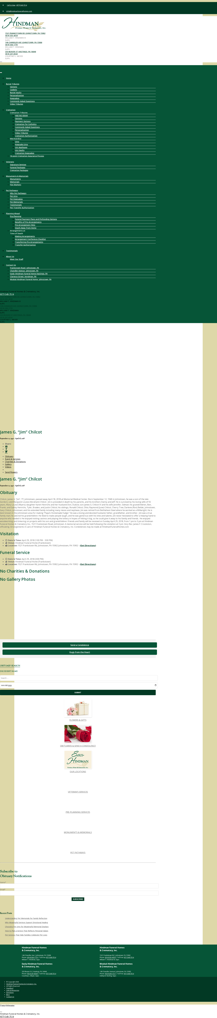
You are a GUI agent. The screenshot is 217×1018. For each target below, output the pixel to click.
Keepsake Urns (21, 144)
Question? (9, 988)
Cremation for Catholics (25, 124)
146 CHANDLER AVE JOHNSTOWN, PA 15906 (23, 42)
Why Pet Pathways (18, 193)
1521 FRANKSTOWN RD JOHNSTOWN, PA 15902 (25, 33)
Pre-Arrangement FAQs (25, 225)
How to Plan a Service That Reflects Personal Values (26, 931)
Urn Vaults (19, 150)
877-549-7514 (51, 957)
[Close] (1, 72)
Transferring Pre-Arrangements (29, 242)
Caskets (13, 89)
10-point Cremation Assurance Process (27, 156)
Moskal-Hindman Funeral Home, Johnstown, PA (30, 279)
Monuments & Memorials (17, 176)
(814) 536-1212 (110, 974)
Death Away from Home (25, 228)
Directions (10, 992)
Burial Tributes (12, 84)
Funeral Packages (17, 167)
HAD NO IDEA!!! (21, 115)
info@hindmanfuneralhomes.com (19, 11)
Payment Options (23, 121)
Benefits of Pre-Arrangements (28, 222)
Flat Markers (15, 184)
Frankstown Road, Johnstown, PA (24, 268)
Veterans (10, 162)
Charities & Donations (15, 461)
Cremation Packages (19, 170)
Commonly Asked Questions (22, 101)
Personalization (17, 95)
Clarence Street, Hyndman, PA (23, 276)
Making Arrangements (25, 236)
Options (13, 87)
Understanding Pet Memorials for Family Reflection (26, 918)
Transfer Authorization (25, 245)
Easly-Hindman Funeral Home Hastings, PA (28, 273)
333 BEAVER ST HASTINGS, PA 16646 (20, 51)
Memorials (14, 182)
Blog (8, 995)
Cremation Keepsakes (24, 153)
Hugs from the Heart (79, 652)
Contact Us (11, 265)
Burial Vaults (15, 92)
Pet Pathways (12, 190)
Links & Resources (12, 990)
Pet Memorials (16, 202)
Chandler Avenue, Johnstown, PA (24, 270)
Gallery (8, 464)
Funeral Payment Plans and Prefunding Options (36, 219)
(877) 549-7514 (21, 5)
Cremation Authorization (26, 136)
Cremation (10, 110)
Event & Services (12, 459)
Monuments (15, 179)
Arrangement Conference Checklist (30, 239)
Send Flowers (11, 472)
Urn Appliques (21, 147)
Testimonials (16, 205)
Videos (8, 467)
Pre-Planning (15, 216)
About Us (10, 256)
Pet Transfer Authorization (22, 207)
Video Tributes (16, 104)
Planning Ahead (13, 213)
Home (8, 78)
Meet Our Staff (16, 259)
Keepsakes (14, 98)
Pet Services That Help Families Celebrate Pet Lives (26, 935)
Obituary (9, 456)
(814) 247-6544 (11, 54)
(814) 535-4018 (11, 35)
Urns (17, 141)
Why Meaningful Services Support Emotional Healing (26, 922)
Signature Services (18, 164)
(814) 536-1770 (11, 45)
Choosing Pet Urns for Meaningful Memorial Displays (27, 926)
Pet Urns (13, 196)
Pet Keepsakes (16, 199)
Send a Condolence (79, 645)
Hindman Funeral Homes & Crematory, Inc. (21, 984)
